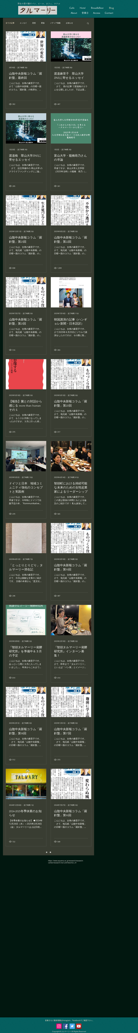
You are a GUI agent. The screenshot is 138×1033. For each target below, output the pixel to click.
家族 (43, 23)
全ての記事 (10, 23)
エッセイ (23, 23)
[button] (88, 23)
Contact (109, 13)
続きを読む (70, 23)
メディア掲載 (55, 23)
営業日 (85, 13)
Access (96, 13)
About (74, 13)
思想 (34, 23)
